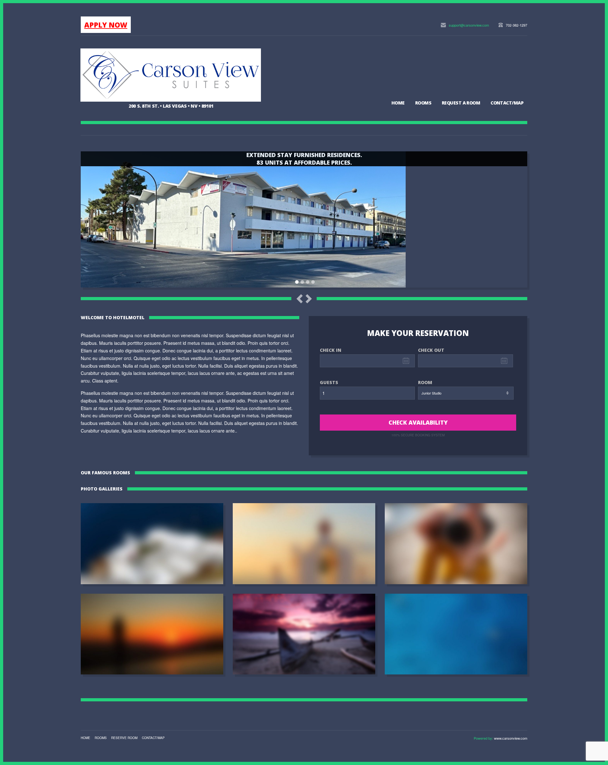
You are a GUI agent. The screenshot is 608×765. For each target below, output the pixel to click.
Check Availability (418, 422)
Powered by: (484, 738)
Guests (329, 382)
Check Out (431, 350)
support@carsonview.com (469, 25)
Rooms (423, 103)
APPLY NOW (105, 24)
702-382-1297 (516, 25)
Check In (330, 350)
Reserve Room (124, 738)
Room (425, 382)
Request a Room (461, 103)
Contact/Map (507, 103)
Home (398, 103)
